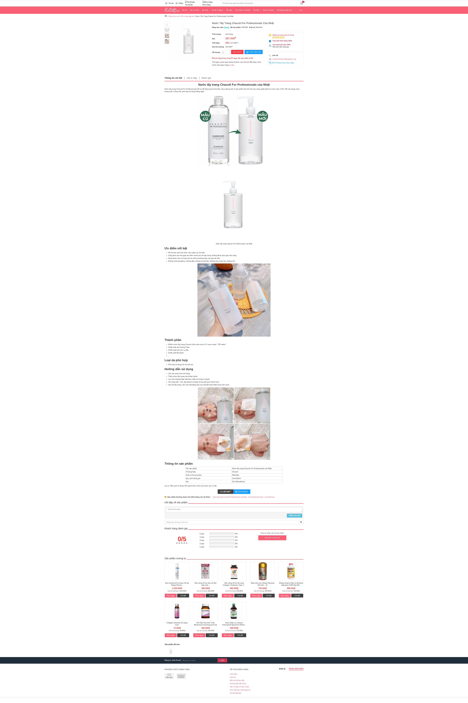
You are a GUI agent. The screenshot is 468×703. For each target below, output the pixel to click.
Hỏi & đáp (192, 78)
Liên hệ (233, 677)
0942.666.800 (296, 668)
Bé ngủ (229, 10)
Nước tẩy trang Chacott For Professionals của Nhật (230, 497)
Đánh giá (206, 78)
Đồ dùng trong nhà (284, 10)
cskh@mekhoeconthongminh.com (284, 59)
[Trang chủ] (166, 16)
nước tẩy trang (269, 497)
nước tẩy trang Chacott (255, 497)
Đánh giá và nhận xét (272, 538)
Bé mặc (205, 10)
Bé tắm (256, 10)
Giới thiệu (233, 674)
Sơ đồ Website (235, 693)
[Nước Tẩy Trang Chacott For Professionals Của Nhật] (171, 651)
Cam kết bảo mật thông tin (240, 690)
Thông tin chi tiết (173, 78)
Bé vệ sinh (194, 10)
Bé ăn (184, 10)
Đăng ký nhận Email (173, 660)
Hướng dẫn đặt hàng (238, 683)
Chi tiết (183, 596)
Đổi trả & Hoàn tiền (237, 680)
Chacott (226, 27)
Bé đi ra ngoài (217, 10)
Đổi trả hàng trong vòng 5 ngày (283, 63)
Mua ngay (243, 492)
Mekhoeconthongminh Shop (283, 35)
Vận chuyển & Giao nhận (239, 687)
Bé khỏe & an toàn (242, 10)
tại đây (231, 65)
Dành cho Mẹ (268, 10)
